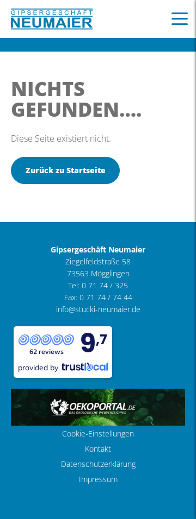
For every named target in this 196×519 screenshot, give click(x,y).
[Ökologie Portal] (98, 406)
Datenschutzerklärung (98, 464)
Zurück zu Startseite (66, 170)
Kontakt (98, 449)
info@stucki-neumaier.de (98, 309)
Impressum (98, 479)
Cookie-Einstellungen (98, 433)
